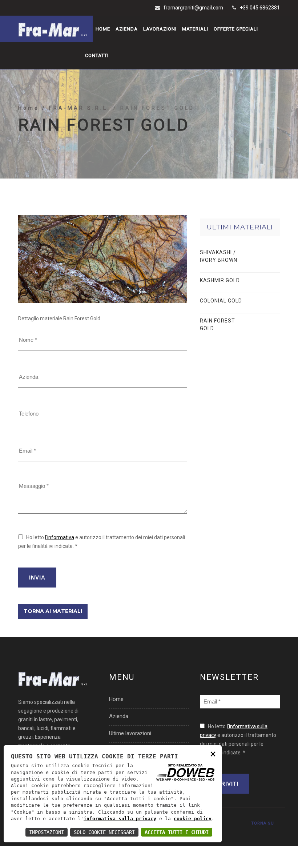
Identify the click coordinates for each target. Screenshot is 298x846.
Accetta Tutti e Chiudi (177, 832)
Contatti (97, 55)
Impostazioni (46, 832)
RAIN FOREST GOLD (217, 324)
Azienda (127, 29)
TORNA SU (262, 823)
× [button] (213, 753)
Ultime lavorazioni (130, 733)
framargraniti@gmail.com (193, 8)
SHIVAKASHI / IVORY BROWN (218, 256)
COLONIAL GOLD (221, 301)
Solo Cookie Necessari (104, 832)
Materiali (195, 29)
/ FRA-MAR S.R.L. (77, 108)
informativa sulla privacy (120, 818)
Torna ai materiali (53, 611)
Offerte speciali (236, 29)
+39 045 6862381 (260, 8)
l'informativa (59, 537)
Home (103, 29)
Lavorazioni (160, 29)
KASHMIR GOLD (220, 280)
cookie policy (193, 818)
